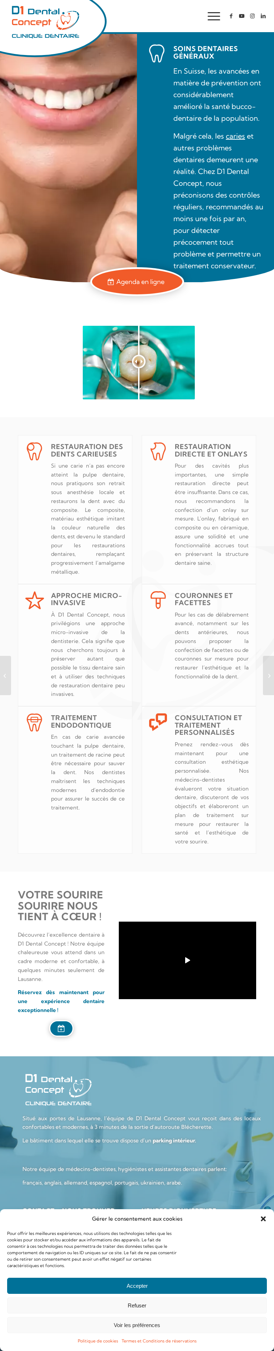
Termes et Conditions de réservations (159, 1340)
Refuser (137, 1305)
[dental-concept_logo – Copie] (45, 21)
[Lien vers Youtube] (242, 16)
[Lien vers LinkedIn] (263, 16)
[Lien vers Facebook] (231, 16)
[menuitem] (210, 16)
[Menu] (210, 16)
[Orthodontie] (268, 675)
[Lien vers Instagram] (252, 16)
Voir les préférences (137, 1325)
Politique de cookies (98, 1340)
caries (235, 135)
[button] (263, 1218)
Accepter (137, 1286)
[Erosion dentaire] (5, 675)
